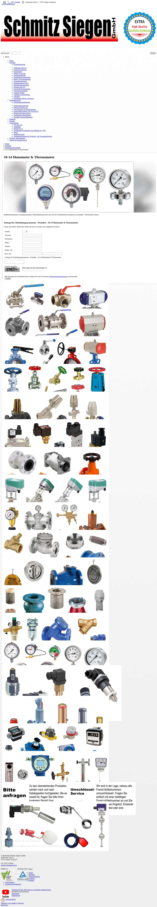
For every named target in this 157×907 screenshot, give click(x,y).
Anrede (7, 231)
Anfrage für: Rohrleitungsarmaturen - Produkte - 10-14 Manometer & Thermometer (33, 257)
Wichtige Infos (11, 899)
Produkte (8, 146)
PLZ (6, 254)
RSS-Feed (4, 905)
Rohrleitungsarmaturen (13, 148)
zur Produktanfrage (8, 4)
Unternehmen (9, 882)
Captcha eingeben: (11, 266)
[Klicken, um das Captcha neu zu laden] (12, 270)
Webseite (4, 903)
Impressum (15, 894)
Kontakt (31, 880)
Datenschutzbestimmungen (58, 276)
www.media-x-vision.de (15, 903)
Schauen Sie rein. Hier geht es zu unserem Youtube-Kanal (31, 890)
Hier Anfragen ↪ (8, 850)
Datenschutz (16, 895)
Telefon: (7, 246)
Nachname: (8, 239)
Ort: (10, 254)
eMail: (7, 243)
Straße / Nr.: (9, 250)
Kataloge (32, 878)
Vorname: (8, 235)
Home (7, 144)
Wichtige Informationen (13, 884)
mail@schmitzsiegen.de (9, 865)
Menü (7, 57)
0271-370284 (15, 2)
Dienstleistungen (34, 876)
